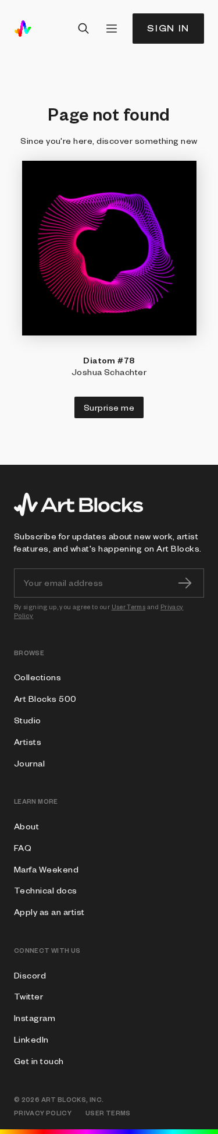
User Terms (129, 606)
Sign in (168, 28)
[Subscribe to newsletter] (185, 583)
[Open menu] (112, 29)
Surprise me (109, 407)
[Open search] (84, 29)
